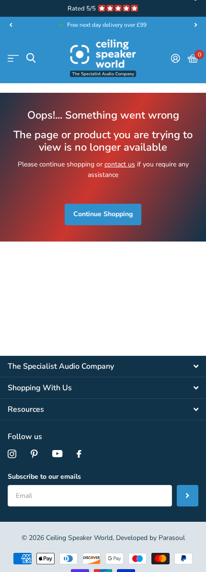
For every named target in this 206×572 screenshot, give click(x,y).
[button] (10, 25)
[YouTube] (57, 454)
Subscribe (187, 495)
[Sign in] (175, 58)
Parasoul (172, 537)
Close (103, 366)
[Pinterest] (34, 454)
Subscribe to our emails (44, 476)
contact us (119, 164)
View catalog (13, 58)
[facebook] (79, 454)
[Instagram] (12, 454)
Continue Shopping (103, 214)
